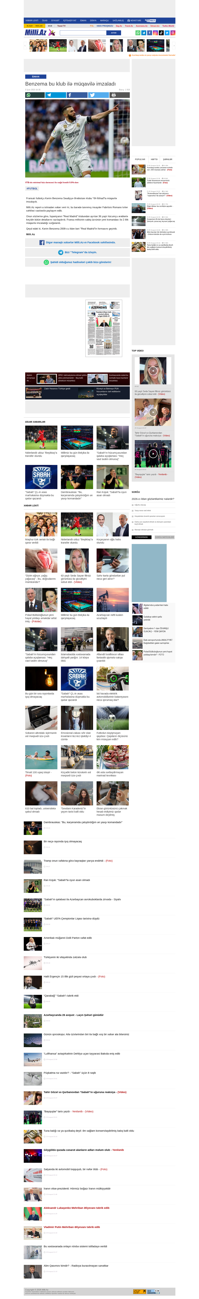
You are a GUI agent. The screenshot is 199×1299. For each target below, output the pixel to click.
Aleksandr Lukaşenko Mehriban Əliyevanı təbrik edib (76, 1207)
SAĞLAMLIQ (118, 20)
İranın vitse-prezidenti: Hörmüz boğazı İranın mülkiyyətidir (77, 1188)
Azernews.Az (142, 26)
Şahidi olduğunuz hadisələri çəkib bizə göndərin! (80, 262)
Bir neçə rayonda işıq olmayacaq (63, 841)
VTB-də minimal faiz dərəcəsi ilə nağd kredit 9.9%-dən (52, 182)
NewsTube (136, 20)
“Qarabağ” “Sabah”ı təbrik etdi (61, 995)
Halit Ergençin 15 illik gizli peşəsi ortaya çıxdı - (74, 976)
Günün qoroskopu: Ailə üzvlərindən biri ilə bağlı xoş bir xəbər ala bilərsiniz (86, 1034)
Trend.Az (129, 26)
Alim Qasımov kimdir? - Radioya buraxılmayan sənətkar (76, 1265)
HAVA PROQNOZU (105, 26)
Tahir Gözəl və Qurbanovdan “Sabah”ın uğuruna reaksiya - (85, 1092)
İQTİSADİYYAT (69, 20)
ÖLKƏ (44, 20)
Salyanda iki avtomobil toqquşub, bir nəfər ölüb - (75, 1169)
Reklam (39, 26)
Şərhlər (167, 159)
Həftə (154, 159)
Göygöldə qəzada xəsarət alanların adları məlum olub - (84, 1150)
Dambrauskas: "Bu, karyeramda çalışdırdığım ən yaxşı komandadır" (83, 822)
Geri (25, 45)
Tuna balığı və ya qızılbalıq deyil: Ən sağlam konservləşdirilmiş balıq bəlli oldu (89, 1130)
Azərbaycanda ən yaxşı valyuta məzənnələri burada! (153, 55)
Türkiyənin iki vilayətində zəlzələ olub (65, 957)
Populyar (140, 159)
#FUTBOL (32, 188)
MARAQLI (104, 20)
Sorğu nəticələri (164, 537)
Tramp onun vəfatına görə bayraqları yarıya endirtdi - (78, 860)
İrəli (173, 45)
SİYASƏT (55, 20)
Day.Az (119, 26)
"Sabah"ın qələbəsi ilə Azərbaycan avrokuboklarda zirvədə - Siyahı (82, 899)
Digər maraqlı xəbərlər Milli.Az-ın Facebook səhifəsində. (80, 242)
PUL (92, 26)
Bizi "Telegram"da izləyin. (80, 252)
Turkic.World (168, 26)
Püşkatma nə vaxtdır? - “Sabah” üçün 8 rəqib (70, 1072)
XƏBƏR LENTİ (31, 20)
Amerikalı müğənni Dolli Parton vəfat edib (68, 937)
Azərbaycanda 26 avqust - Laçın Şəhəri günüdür (74, 1015)
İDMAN (83, 20)
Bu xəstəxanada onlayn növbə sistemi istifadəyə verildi (75, 1246)
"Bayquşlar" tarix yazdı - (68, 1111)
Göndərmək (141, 537)
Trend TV (61, 26)
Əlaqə (29, 26)
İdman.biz (155, 26)
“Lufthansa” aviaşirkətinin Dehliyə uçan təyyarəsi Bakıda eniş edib (82, 1053)
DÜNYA (93, 20)
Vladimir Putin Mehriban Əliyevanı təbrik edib (72, 1227)
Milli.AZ (35, 32)
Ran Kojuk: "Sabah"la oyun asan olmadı (67, 880)
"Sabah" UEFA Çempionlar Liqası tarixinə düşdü (71, 918)
